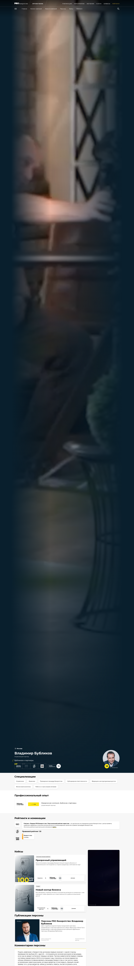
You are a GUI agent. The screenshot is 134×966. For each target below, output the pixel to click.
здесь (54, 827)
